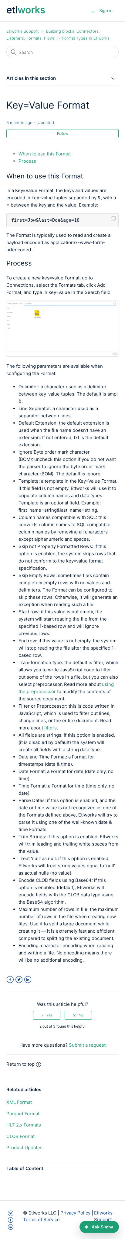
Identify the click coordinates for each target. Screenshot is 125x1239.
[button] (93, 11)
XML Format (19, 1102)
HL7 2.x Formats (23, 1125)
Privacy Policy (75, 1213)
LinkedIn (28, 979)
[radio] (46, 1015)
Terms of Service (41, 1219)
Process (27, 161)
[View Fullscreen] (62, 354)
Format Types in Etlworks (86, 38)
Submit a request (87, 1045)
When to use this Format (45, 154)
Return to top (20, 1064)
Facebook (10, 979)
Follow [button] (62, 133)
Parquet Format (22, 1114)
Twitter (19, 979)
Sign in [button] (106, 10)
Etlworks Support (22, 31)
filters (50, 728)
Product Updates (24, 1147)
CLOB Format (20, 1136)
